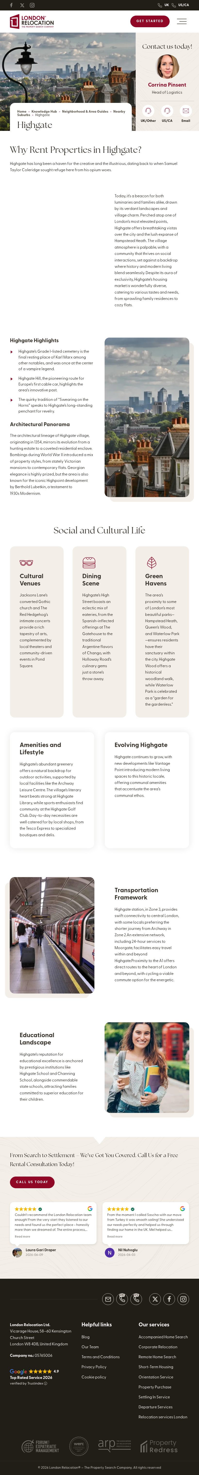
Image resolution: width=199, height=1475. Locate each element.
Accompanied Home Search (163, 1337)
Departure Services (156, 1407)
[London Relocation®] (32, 21)
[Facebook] (14, 5)
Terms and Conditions (101, 1357)
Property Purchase (155, 1387)
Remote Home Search (157, 1357)
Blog (86, 1337)
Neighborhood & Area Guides (85, 112)
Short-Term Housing (156, 1367)
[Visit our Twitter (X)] (155, 1299)
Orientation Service (156, 1377)
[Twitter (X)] (24, 5)
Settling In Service (154, 1397)
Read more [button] (22, 1236)
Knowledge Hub (44, 112)
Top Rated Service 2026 (31, 1378)
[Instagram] (34, 5)
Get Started (150, 21)
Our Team (90, 1347)
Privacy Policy (94, 1367)
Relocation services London (163, 1418)
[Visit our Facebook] (169, 1299)
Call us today (32, 1182)
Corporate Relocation (158, 1347)
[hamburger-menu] (182, 21)
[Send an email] (108, 1299)
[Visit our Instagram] (183, 1299)
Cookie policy (94, 1377)
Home (21, 112)
